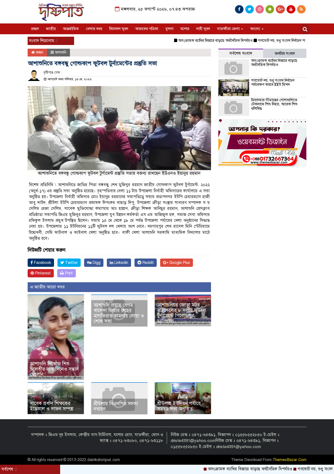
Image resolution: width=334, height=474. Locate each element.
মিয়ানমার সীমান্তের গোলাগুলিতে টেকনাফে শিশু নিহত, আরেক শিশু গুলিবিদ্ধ (274, 104)
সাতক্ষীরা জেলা (229, 28)
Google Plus (179, 262)
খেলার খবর (94, 28)
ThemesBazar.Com (289, 459)
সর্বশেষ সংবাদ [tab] (240, 53)
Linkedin (120, 262)
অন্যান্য (255, 28)
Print (68, 273)
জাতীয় (51, 28)
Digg (95, 262)
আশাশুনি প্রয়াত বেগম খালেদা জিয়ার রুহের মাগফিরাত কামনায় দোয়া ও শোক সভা (119, 313)
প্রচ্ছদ (35, 28)
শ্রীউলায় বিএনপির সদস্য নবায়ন (116, 406)
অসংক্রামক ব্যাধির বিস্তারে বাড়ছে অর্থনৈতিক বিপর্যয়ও (203, 40)
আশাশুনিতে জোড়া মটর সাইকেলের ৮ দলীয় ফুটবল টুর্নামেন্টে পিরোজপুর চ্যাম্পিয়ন (181, 313)
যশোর (184, 28)
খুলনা (169, 28)
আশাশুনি (60, 52)
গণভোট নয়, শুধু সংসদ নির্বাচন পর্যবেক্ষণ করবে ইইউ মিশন (287, 40)
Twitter (71, 262)
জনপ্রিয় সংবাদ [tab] (285, 53)
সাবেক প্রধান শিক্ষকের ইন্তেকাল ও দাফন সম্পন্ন (51, 406)
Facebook (42, 262)
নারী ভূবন (203, 28)
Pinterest (42, 273)
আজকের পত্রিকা (146, 28)
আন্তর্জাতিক (71, 28)
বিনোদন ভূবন (118, 28)
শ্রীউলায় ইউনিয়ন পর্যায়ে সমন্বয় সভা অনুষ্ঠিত (179, 406)
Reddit (147, 262)
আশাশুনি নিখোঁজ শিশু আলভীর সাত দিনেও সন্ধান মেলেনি (54, 369)
